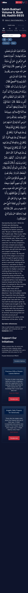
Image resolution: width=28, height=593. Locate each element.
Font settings (23, 30)
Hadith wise (11, 25)
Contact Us (5, 331)
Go (23, 35)
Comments (10, 30)
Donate (19, 2)
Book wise (21, 25)
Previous (6, 43)
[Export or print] (4, 39)
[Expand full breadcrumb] (3, 20)
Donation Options (19, 361)
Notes (16, 30)
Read (3, 30)
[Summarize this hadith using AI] (9, 39)
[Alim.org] (4, 2)
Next (13, 43)
